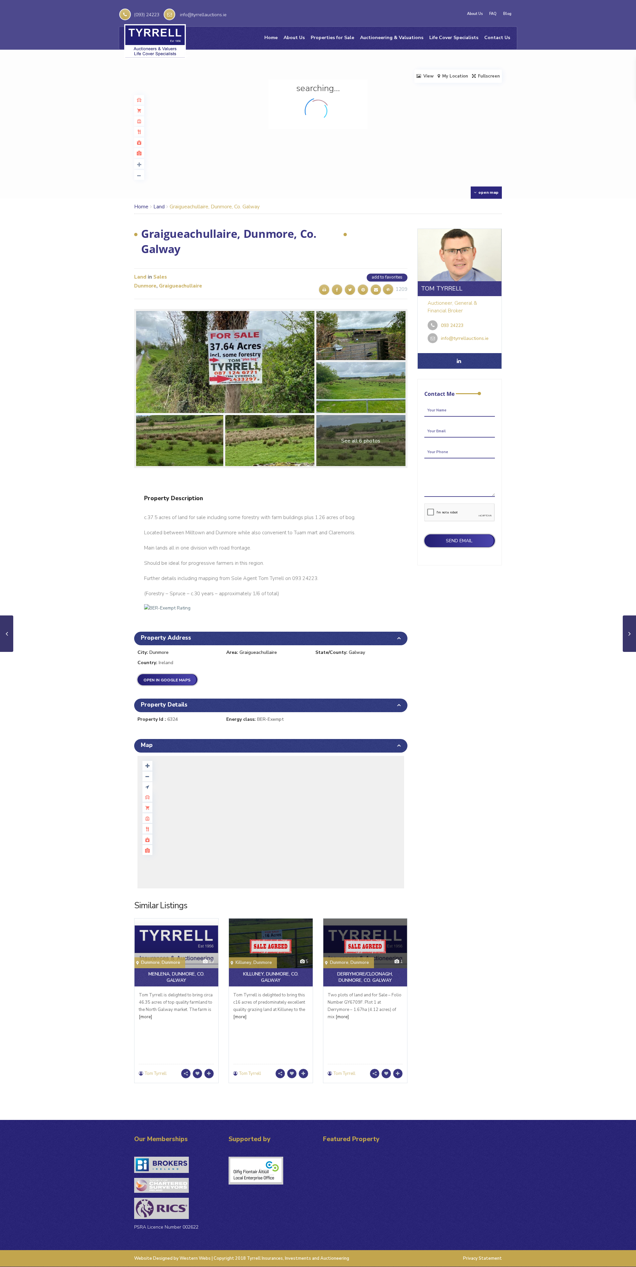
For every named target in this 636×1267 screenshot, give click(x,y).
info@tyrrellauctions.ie (203, 15)
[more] (145, 1017)
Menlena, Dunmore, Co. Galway (176, 977)
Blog (507, 14)
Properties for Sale (332, 37)
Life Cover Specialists (453, 37)
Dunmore (145, 286)
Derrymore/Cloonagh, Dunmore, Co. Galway (365, 977)
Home (271, 37)
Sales (160, 277)
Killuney (243, 963)
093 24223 (452, 325)
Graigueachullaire (180, 286)
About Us (475, 14)
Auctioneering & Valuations (391, 37)
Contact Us (497, 37)
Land (159, 206)
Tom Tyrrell (156, 1074)
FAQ (493, 14)
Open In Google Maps (166, 680)
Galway (357, 652)
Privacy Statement (482, 1258)
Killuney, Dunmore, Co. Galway (270, 977)
